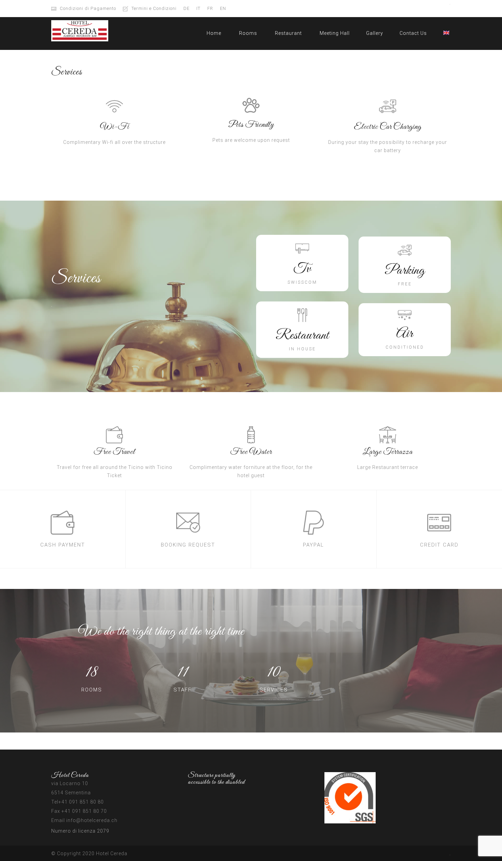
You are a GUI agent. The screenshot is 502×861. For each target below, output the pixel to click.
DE (186, 8)
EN (223, 8)
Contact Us (413, 33)
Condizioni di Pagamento (88, 8)
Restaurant (288, 33)
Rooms (248, 33)
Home (214, 33)
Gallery (374, 33)
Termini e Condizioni (154, 8)
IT (198, 8)
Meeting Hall (335, 33)
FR (210, 8)
